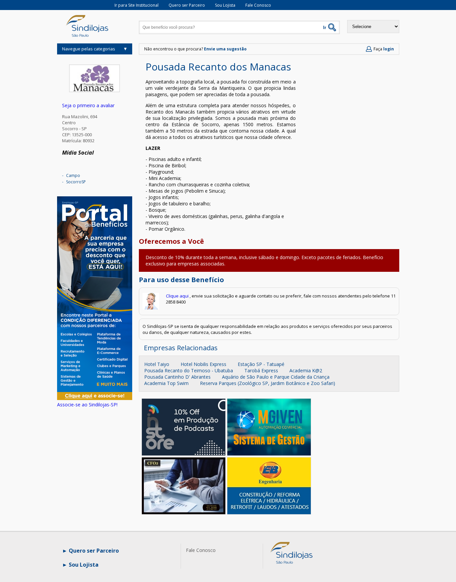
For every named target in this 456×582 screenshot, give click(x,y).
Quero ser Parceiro (187, 5)
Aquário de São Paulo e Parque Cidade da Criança (275, 377)
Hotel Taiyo (156, 364)
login (388, 49)
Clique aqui (177, 296)
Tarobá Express (261, 370)
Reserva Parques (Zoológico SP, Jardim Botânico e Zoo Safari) (267, 383)
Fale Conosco (258, 5)
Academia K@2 (305, 370)
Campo (73, 175)
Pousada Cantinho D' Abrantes (177, 377)
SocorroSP (76, 182)
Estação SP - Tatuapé (261, 364)
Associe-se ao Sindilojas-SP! (87, 404)
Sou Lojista (225, 5)
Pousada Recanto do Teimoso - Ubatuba (188, 370)
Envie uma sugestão (225, 49)
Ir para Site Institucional (137, 5)
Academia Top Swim (166, 383)
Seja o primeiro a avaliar (88, 105)
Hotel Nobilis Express (203, 364)
